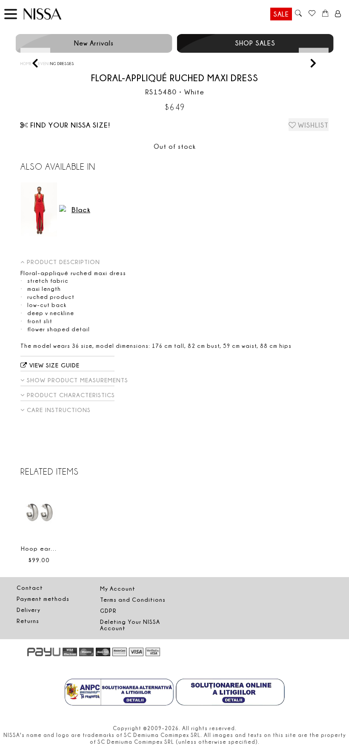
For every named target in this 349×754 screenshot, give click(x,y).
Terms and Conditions (133, 600)
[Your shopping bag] (325, 14)
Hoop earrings (43, 548)
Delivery (28, 610)
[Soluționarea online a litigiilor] (230, 693)
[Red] (39, 209)
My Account (117, 589)
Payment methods (43, 599)
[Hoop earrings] (39, 512)
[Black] (77, 209)
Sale (281, 14)
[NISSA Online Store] (50, 14)
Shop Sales (255, 43)
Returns (28, 621)
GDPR (108, 611)
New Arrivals (94, 43)
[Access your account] (338, 14)
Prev (35, 62)
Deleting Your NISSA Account (130, 625)
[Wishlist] (311, 14)
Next (313, 62)
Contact (30, 588)
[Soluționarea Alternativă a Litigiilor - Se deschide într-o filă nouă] (119, 693)
